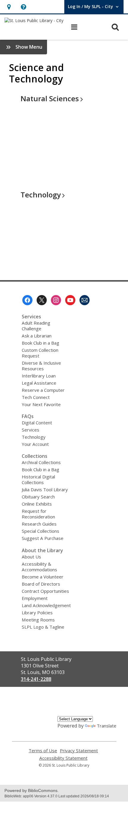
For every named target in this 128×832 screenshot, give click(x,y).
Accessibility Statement (63, 758)
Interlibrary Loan (39, 376)
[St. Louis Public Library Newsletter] (84, 300)
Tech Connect (36, 397)
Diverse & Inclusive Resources (41, 366)
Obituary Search (38, 497)
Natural (50, 98)
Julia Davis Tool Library (45, 489)
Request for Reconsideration (38, 514)
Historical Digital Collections (38, 479)
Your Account (35, 444)
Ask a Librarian (36, 336)
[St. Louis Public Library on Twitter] (42, 300)
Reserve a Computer (43, 390)
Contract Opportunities (45, 591)
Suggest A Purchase (42, 538)
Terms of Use (43, 750)
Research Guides (39, 524)
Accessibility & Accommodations (39, 566)
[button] (8, 6)
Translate (106, 726)
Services (30, 430)
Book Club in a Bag (40, 343)
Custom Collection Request (40, 353)
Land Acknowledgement (46, 605)
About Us (31, 557)
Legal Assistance (39, 383)
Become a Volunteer (42, 577)
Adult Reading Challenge (36, 325)
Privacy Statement (79, 750)
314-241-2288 (36, 679)
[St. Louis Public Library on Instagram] (56, 300)
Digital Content (37, 423)
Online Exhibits (37, 504)
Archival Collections (41, 462)
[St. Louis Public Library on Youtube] (70, 300)
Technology (34, 437)
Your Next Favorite (41, 404)
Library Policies (37, 612)
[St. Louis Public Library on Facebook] (27, 300)
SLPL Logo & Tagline (43, 627)
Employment (35, 598)
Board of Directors (41, 584)
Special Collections (40, 531)
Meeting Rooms (38, 620)
